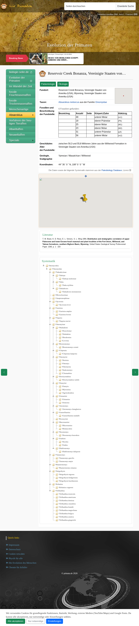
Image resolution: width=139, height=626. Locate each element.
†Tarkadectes (63, 288)
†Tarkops (62, 275)
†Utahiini (62, 438)
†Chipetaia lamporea (69, 354)
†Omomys (65, 363)
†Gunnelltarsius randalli (71, 416)
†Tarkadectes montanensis (71, 292)
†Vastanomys (60, 455)
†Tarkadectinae (61, 272)
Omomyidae (101, 102)
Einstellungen (54, 621)
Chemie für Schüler (18, 567)
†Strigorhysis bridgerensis (68, 478)
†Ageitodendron (68, 393)
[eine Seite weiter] (135, 372)
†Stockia (65, 442)
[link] (135, 14)
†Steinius (65, 360)
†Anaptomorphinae (62, 298)
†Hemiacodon (67, 429)
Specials (14, 140)
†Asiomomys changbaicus (71, 409)
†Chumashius (67, 373)
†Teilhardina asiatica (66, 517)
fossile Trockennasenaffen (20, 102)
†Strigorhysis (60, 471)
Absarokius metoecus (69, 102)
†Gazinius (59, 308)
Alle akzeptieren (15, 621)
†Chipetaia (63, 350)
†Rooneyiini (63, 419)
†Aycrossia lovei (65, 305)
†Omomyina (66, 367)
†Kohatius (59, 484)
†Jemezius (65, 403)
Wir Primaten (21, 6)
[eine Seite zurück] (4, 372)
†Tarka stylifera (67, 285)
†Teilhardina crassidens (67, 504)
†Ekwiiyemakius (65, 377)
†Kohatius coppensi (66, 487)
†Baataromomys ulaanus (68, 468)
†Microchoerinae (61, 295)
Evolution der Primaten (17, 79)
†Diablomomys (64, 448)
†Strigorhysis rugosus (66, 474)
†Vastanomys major (66, 461)
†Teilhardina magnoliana (68, 510)
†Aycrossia (59, 301)
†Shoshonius (66, 337)
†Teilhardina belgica (66, 514)
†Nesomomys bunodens (70, 435)
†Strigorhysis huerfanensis (68, 481)
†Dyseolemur (67, 331)
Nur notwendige (35, 621)
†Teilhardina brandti (66, 507)
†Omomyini (63, 357)
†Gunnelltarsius (64, 412)
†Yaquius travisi (64, 321)
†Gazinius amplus (65, 311)
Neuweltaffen (17, 134)
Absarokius (15, 114)
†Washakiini (63, 328)
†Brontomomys (64, 344)
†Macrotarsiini (64, 422)
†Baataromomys (61, 465)
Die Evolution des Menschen (22, 563)
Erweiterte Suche (125, 6)
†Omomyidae (57, 269)
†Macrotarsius (67, 425)
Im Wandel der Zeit (20, 86)
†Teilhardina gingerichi (67, 520)
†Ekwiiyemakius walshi (70, 380)
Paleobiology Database (112, 170)
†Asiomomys (63, 406)
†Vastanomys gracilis (66, 458)
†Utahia (65, 445)
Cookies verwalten (17, 554)
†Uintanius (66, 399)
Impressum (14, 545)
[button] (118, 58)
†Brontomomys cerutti (70, 347)
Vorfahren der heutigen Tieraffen (20, 122)
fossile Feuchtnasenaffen (20, 93)
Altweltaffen (16, 129)
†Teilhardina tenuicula (67, 494)
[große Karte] (85, 176)
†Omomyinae (60, 324)
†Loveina (65, 341)
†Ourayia (65, 386)
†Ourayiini (63, 383)
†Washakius (66, 334)
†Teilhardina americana (67, 497)
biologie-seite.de (19, 72)
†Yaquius (58, 318)
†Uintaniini (63, 396)
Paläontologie (48, 84)
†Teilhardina (60, 491)
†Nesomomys (63, 432)
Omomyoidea (54, 266)
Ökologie (63, 84)
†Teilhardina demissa (66, 500)
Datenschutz (15, 549)
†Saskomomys (67, 370)
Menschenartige (18, 109)
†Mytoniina (66, 390)
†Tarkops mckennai (69, 279)
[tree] (86, 393)
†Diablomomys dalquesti (71, 452)
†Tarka (61, 282)
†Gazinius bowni (65, 315)
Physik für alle (16, 558)
